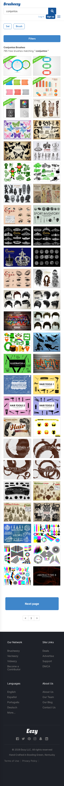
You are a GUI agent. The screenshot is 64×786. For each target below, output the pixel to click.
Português (13, 702)
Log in (41, 16)
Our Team (48, 697)
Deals (45, 650)
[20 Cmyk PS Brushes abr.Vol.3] (17, 554)
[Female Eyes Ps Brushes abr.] (17, 214)
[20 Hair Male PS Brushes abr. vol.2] (17, 299)
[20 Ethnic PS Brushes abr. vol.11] (46, 193)
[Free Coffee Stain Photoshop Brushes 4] (17, 448)
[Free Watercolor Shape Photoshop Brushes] (17, 491)
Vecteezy (12, 655)
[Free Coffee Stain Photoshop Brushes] (46, 469)
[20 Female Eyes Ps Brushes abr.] (17, 278)
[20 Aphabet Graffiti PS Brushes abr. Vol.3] (17, 321)
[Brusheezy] (12, 4)
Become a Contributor (13, 668)
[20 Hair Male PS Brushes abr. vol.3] (46, 299)
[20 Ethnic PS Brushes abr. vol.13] (46, 129)
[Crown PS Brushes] (17, 257)
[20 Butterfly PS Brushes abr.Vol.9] (17, 151)
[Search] (52, 11)
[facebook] (17, 738)
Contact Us (49, 707)
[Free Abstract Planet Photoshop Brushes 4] (46, 257)
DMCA (46, 666)
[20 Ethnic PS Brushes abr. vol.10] (17, 193)
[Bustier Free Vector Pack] (46, 427)
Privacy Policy (29, 760)
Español (12, 697)
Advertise (48, 655)
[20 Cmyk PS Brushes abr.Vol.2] (46, 533)
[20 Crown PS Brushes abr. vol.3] (46, 236)
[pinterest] (29, 738)
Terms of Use (11, 760)
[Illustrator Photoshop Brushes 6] (17, 363)
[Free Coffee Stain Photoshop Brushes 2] (17, 469)
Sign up (50, 16)
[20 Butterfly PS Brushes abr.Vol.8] (17, 129)
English (11, 691)
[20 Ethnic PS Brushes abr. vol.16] (17, 533)
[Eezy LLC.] (32, 731)
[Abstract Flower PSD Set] (17, 108)
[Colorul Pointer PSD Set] (17, 66)
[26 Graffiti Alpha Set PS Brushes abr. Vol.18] (46, 363)
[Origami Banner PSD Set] (17, 87)
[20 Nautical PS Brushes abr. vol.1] (17, 384)
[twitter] (23, 738)
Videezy (12, 661)
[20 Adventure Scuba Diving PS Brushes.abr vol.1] (46, 342)
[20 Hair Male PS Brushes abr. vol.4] (46, 321)
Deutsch (12, 707)
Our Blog (47, 702)
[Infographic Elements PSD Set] (46, 87)
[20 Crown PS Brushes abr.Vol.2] (17, 236)
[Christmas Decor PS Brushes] (46, 491)
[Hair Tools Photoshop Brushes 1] (46, 384)
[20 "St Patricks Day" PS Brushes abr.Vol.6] (17, 172)
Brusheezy (13, 650)
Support (47, 661)
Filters (32, 38)
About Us (48, 691)
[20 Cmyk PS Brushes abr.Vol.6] (17, 576)
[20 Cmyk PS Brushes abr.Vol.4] (46, 554)
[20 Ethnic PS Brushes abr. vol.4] (46, 108)
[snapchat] (40, 738)
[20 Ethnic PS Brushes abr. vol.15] (46, 512)
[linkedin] (46, 738)
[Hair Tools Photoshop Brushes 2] (17, 406)
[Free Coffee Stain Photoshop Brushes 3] (46, 448)
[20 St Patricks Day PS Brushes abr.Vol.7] (46, 172)
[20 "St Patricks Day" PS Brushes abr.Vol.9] (17, 342)
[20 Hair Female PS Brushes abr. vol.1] (46, 278)
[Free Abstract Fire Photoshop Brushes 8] (46, 576)
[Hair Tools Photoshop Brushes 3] (46, 406)
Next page (32, 603)
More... (11, 712)
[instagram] (34, 738)
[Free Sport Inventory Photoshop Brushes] (46, 214)
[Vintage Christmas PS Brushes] (17, 512)
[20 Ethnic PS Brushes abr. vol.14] (46, 151)
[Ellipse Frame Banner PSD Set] (46, 66)
